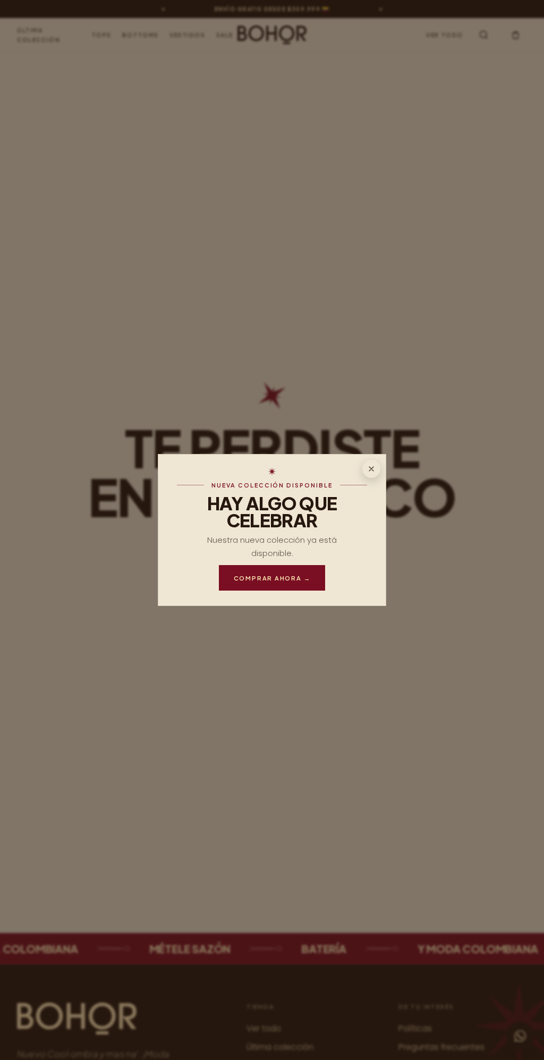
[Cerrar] (371, 469)
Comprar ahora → (272, 578)
